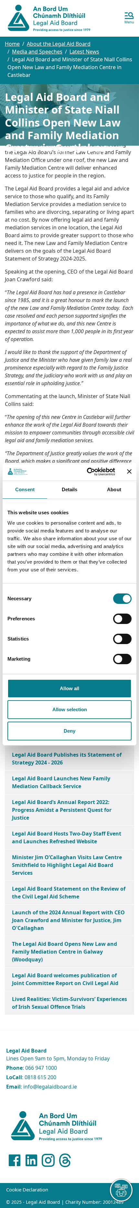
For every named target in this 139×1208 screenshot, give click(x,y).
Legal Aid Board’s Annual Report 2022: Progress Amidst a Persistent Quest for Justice (62, 810)
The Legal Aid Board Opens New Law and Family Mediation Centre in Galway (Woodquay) (64, 951)
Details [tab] (70, 489)
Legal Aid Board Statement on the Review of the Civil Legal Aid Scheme (68, 892)
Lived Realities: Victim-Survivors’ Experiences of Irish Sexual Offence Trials (69, 1002)
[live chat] (121, 1190)
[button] (129, 18)
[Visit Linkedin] (31, 1160)
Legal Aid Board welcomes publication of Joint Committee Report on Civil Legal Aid (65, 979)
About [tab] (114, 489)
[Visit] (48, 1160)
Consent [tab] (25, 489)
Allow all (69, 688)
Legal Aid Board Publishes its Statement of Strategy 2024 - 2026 (67, 758)
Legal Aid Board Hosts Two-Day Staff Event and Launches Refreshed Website (66, 837)
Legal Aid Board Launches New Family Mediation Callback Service (61, 782)
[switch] (122, 619)
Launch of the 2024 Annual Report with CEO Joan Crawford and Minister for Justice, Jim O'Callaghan (68, 920)
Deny (69, 731)
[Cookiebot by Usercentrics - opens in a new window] (87, 472)
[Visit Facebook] (14, 1160)
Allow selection (69, 709)
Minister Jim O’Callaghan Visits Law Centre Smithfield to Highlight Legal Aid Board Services (67, 865)
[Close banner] (129, 471)
